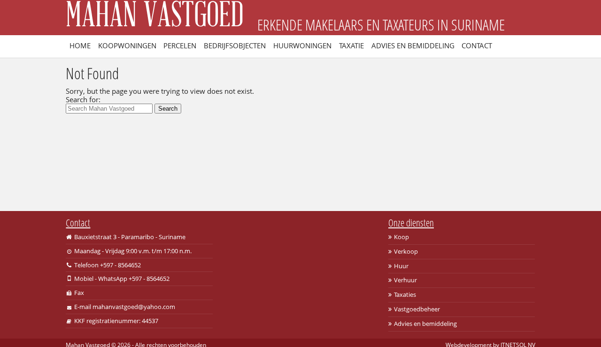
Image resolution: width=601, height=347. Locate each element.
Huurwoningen (302, 45)
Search (167, 108)
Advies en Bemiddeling (413, 45)
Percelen (179, 45)
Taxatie (351, 45)
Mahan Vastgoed (154, 17)
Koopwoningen (127, 45)
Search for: (83, 99)
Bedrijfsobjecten (235, 45)
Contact (477, 45)
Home (80, 45)
